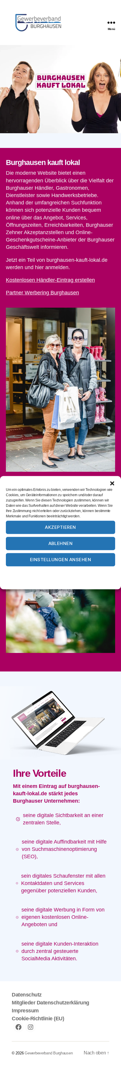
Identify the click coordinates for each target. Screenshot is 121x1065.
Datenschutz (66, 572)
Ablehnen (60, 543)
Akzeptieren (60, 527)
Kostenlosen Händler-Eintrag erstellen (50, 280)
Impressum (90, 572)
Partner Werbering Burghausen (42, 293)
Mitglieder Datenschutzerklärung (50, 1003)
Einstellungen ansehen (60, 559)
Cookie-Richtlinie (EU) (38, 1018)
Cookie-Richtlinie (38, 572)
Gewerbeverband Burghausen (49, 1053)
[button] (112, 483)
